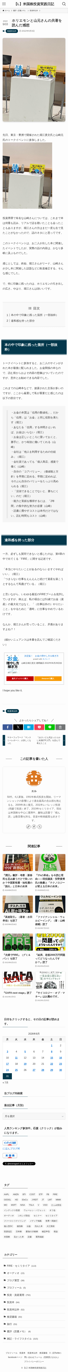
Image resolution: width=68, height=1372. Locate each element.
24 (7, 1070)
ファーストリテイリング (15, 1221)
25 (16, 1070)
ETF (41, 1194)
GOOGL (7, 1200)
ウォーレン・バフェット (35, 1210)
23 (60, 1064)
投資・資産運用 (19, 1295)
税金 (56, 1231)
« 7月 (5, 1082)
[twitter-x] (39, 827)
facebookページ (15, 1357)
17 (7, 1064)
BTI (24, 1194)
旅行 (12, 1324)
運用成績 (40, 1237)
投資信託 (8, 1231)
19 (25, 1064)
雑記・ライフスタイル (22, 1338)
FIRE (55, 1194)
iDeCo (25, 1200)
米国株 (7, 1237)
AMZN (16, 1194)
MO (5, 1205)
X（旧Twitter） (55, 1353)
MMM (58, 1200)
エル (34, 790)
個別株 (20, 1226)
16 (60, 1057)
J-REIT (35, 1200)
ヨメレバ (46, 659)
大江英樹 (50, 1226)
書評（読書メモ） (19, 1331)
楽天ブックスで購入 (20, 678)
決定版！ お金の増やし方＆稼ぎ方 (41, 656)
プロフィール (16, 1287)
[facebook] (34, 827)
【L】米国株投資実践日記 (34, 4)
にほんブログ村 (11, 1148)
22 (51, 1064)
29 (51, 1070)
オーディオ (9, 1215)
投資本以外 (11, 31)
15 (51, 1057)
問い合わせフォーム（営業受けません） (42, 1357)
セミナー (38, 1215)
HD (16, 1200)
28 (42, 1070)
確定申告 (46, 1231)
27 (34, 1070)
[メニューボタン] (4, 4)
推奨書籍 (14, 1317)
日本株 (19, 1231)
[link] (28, 827)
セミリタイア (51, 1215)
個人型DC (8, 1226)
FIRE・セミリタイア (21, 1265)
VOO (45, 1205)
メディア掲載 (36, 1221)
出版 (29, 1226)
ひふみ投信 (56, 1205)
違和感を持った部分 (23, 320)
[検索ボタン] (64, 4)
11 (16, 1057)
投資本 (13, 1302)
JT (43, 1200)
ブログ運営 (15, 1280)
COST (32, 1194)
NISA (22, 1205)
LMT (50, 1200)
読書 (30, 1237)
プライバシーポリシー (34, 1361)
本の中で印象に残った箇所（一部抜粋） (34, 314)
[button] (8, 727)
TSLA (31, 1205)
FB (48, 1194)
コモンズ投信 (24, 1215)
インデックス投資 (12, 1210)
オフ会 (52, 1210)
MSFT (13, 1205)
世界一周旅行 (51, 1221)
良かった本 (19, 1237)
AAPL (6, 1194)
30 (60, 1070)
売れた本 (39, 1226)
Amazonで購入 (48, 678)
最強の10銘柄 (32, 1231)
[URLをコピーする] (60, 727)
